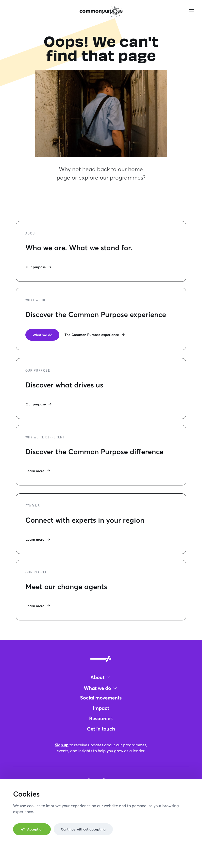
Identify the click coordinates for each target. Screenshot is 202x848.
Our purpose (36, 267)
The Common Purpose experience (92, 334)
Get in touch (101, 728)
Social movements (101, 697)
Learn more (35, 470)
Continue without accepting (83, 829)
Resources (101, 718)
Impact (101, 708)
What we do (42, 335)
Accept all (35, 829)
